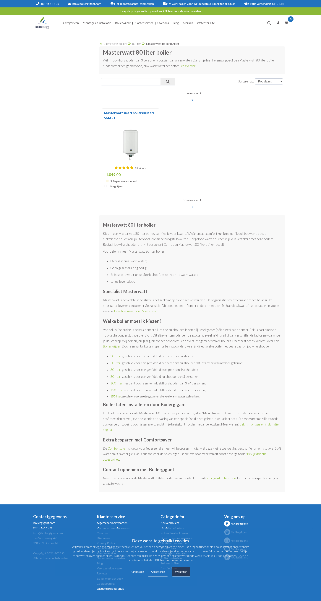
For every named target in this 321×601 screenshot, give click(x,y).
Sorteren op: (246, 81)
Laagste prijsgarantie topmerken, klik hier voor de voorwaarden (160, 11)
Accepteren (158, 571)
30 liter (115, 356)
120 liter (116, 390)
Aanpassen (137, 571)
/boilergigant (239, 523)
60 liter (115, 370)
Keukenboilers (169, 522)
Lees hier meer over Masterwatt (136, 311)
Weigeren (181, 571)
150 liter (115, 396)
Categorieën (71, 23)
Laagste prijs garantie (110, 588)
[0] (285, 23)
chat (210, 478)
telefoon (230, 478)
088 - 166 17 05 (43, 528)
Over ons (163, 23)
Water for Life (206, 23)
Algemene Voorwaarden (112, 522)
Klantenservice (143, 23)
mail (217, 478)
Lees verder (187, 66)
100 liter (116, 383)
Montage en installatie (97, 23)
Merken (188, 23)
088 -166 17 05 (49, 3)
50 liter (115, 363)
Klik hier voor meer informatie (174, 560)
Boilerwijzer (123, 23)
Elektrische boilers (115, 43)
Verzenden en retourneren (113, 528)
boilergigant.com (44, 522)
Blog (176, 23)
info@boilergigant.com (86, 3)
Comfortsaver (117, 448)
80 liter (136, 43)
